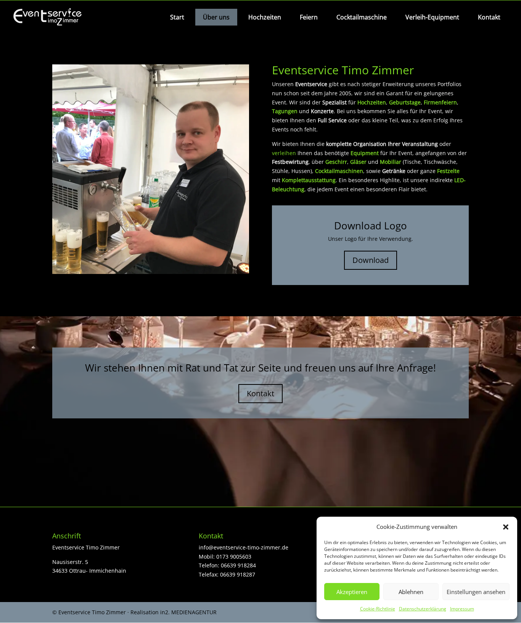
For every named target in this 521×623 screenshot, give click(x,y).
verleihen (284, 153)
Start (177, 17)
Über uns (216, 17)
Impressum (462, 608)
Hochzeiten (264, 17)
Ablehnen (411, 592)
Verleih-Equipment (432, 17)
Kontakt (489, 17)
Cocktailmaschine (361, 17)
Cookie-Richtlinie (377, 608)
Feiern (309, 17)
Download (370, 260)
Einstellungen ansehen (476, 592)
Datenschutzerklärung (422, 608)
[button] (506, 527)
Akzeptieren (351, 592)
